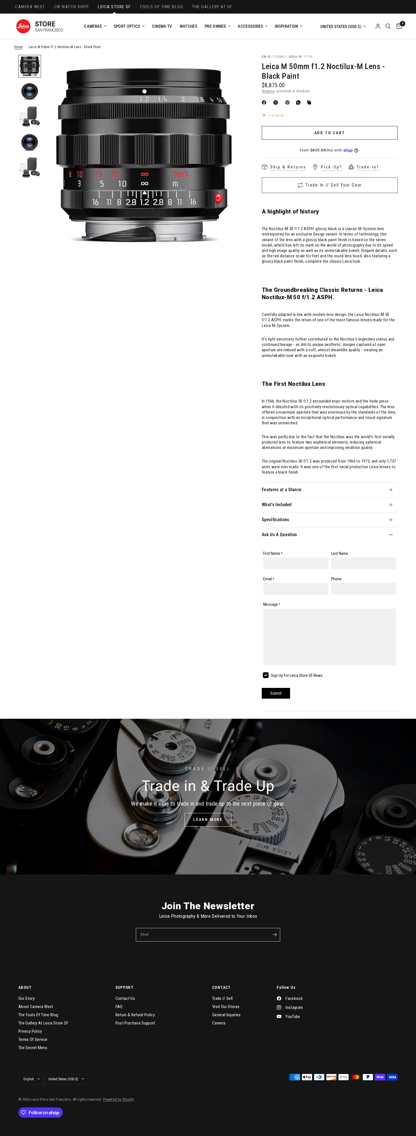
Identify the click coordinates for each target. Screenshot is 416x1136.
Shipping (268, 91)
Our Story (26, 998)
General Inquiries (226, 1014)
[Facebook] (265, 102)
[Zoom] (233, 66)
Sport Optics (127, 26)
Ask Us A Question (279, 534)
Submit (276, 693)
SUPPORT (124, 987)
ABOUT (25, 987)
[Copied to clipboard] (310, 102)
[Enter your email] (274, 935)
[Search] (388, 26)
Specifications (275, 519)
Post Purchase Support (135, 1023)
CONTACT (221, 987)
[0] (398, 26)
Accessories (250, 26)
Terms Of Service (32, 1039)
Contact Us (125, 998)
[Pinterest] (288, 102)
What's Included (277, 504)
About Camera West (35, 1006)
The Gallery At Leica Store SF (43, 1023)
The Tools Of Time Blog (38, 1014)
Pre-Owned (215, 26)
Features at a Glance (281, 489)
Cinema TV (162, 26)
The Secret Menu (32, 1047)
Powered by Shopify (118, 1099)
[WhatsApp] (299, 102)
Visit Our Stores (225, 1006)
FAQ (119, 1006)
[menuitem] (95, 26)
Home (18, 47)
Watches (188, 26)
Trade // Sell (222, 998)
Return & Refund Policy (135, 1014)
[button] (208, 820)
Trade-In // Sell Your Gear (333, 185)
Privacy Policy (30, 1031)
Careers (219, 1023)
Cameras (93, 26)
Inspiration (286, 26)
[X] (276, 102)
